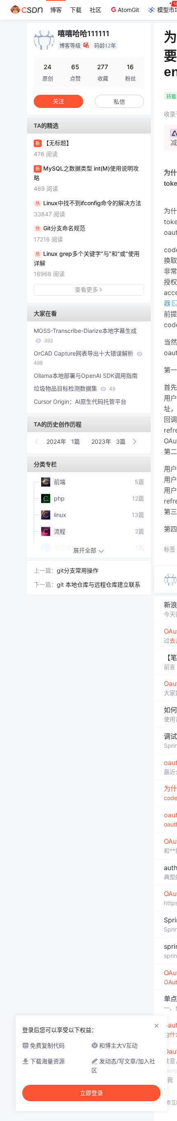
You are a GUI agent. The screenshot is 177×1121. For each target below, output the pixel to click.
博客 (56, 9)
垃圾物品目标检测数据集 (74, 388)
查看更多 (86, 289)
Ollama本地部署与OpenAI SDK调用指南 (85, 375)
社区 (95, 9)
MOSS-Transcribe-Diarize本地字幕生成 (85, 335)
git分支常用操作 (77, 570)
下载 (76, 9)
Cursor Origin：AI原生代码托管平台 (80, 401)
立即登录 (91, 1093)
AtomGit (128, 9)
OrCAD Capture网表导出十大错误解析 (84, 358)
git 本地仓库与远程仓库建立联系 (98, 584)
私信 (119, 101)
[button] (37, 441)
